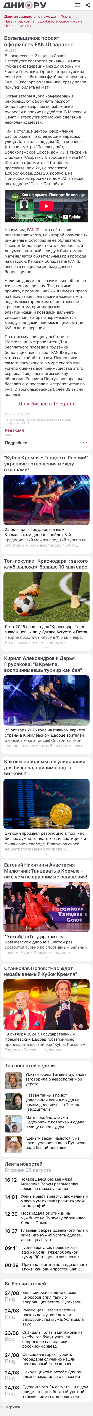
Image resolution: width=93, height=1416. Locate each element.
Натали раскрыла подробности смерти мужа (43, 21)
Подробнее (16, 443)
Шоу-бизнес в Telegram (46, 404)
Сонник (25, 26)
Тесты (66, 16)
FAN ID (33, 229)
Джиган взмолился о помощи (30, 16)
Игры (8, 26)
